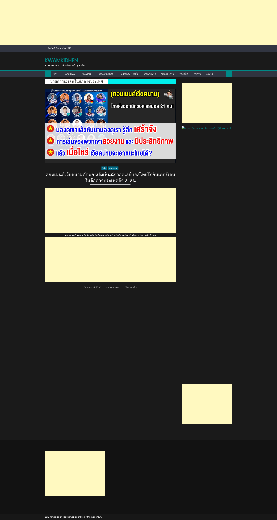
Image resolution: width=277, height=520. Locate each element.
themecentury (94, 516)
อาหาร (209, 74)
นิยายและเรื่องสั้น (129, 74)
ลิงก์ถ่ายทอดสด (105, 74)
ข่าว (55, 74)
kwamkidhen (61, 60)
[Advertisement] (96, 22)
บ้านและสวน (167, 74)
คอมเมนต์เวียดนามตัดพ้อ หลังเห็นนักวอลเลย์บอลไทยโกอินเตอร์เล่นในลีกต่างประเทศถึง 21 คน (110, 177)
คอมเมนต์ (70, 74)
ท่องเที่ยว (184, 74)
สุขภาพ (197, 74)
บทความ (86, 74)
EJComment (112, 287)
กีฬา (104, 168)
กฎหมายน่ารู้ (149, 74)
